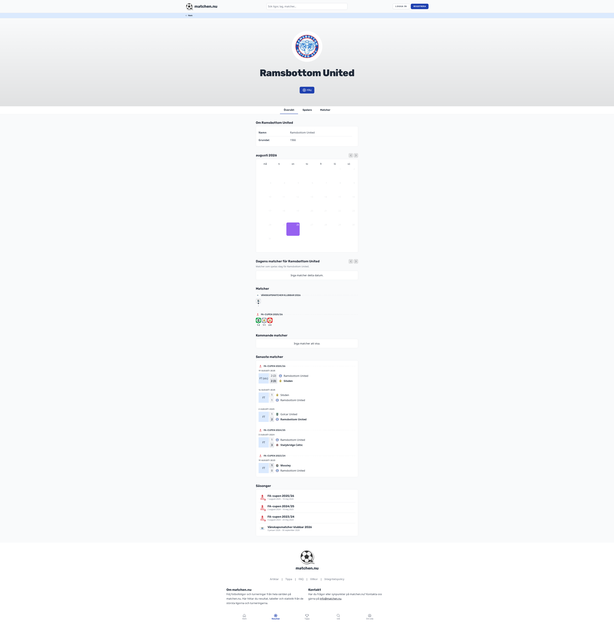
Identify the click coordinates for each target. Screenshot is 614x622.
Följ (309, 90)
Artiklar (274, 579)
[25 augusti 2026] (351, 261)
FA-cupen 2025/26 (272, 314)
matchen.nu (307, 568)
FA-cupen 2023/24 (274, 455)
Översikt (289, 109)
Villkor (314, 579)
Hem (190, 15)
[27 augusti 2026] (356, 261)
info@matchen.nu (330, 598)
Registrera (419, 6)
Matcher (325, 109)
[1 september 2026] (356, 155)
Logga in (401, 6)
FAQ (301, 579)
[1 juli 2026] (351, 155)
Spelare (307, 109)
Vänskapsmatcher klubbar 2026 (281, 295)
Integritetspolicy (334, 579)
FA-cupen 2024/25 (274, 430)
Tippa (288, 579)
